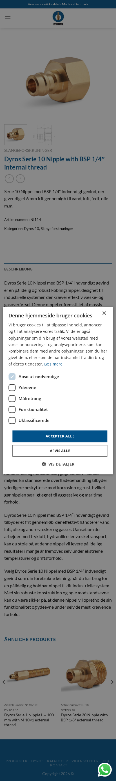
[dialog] (58, 390)
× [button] (104, 313)
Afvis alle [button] (60, 450)
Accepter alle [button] (60, 436)
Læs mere (53, 364)
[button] (58, 464)
